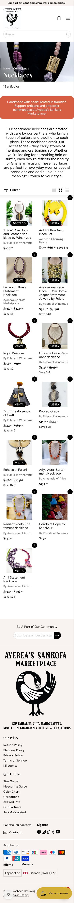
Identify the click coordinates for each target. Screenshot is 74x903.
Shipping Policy (13, 750)
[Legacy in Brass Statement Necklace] (19, 286)
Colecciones (21, 68)
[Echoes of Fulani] (19, 463)
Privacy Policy (13, 755)
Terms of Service (15, 760)
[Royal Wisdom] (19, 346)
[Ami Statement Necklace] (19, 573)
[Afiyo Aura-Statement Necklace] (55, 462)
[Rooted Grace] (55, 404)
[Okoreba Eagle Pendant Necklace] (55, 348)
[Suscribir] (57, 635)
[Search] (67, 34)
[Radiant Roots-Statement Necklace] (19, 517)
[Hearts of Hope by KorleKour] (55, 517)
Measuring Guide (15, 786)
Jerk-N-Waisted (14, 812)
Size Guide (10, 781)
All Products (11, 802)
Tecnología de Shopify (16, 895)
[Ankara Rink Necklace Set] (55, 224)
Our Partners (12, 807)
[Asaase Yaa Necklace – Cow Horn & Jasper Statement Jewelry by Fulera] (55, 286)
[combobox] (37, 34)
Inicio (6, 68)
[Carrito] (59, 18)
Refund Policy (12, 745)
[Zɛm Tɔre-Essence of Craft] (19, 406)
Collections (11, 797)
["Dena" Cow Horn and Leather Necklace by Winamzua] (19, 224)
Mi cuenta (10, 766)
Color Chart (11, 792)
